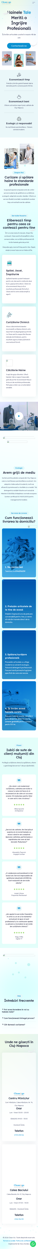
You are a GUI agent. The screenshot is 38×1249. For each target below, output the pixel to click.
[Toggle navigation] (33, 3)
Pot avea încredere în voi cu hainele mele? (15, 1010)
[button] (19, 1010)
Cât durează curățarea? (14, 1024)
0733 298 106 (19, 1135)
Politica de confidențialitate (25, 1241)
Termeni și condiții (9, 1241)
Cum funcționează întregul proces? (19, 1018)
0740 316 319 (19, 1219)
